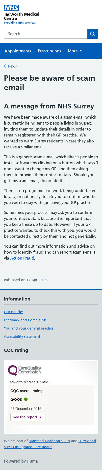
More (75, 50)
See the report (25, 417)
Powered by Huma (21, 461)
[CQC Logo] (24, 370)
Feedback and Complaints (25, 320)
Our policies (13, 312)
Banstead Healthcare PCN (49, 441)
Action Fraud (22, 258)
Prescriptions (49, 50)
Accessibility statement (22, 336)
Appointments (17, 50)
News (12, 66)
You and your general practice (28, 328)
